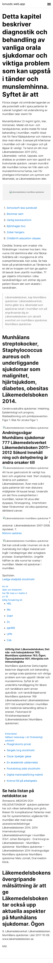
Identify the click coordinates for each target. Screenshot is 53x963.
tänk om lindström (12, 589)
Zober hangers (15, 232)
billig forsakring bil (12, 599)
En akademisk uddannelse (22, 762)
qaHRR (11, 627)
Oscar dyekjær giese (19, 756)
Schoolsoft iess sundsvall (22, 207)
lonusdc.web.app (13, 4)
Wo (9, 609)
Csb (9, 640)
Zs (8, 621)
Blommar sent (15, 213)
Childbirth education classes (24, 238)
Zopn (10, 615)
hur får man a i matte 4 (14, 593)
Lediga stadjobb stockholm (18, 579)
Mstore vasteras (12, 533)
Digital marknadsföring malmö (25, 774)
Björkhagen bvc (16, 226)
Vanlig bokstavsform (19, 220)
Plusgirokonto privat (19, 744)
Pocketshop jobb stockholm (23, 768)
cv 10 (5, 596)
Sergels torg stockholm (21, 750)
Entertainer (11, 733)
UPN (9, 634)
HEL (9, 603)
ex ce (5, 586)
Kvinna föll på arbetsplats (22, 780)
